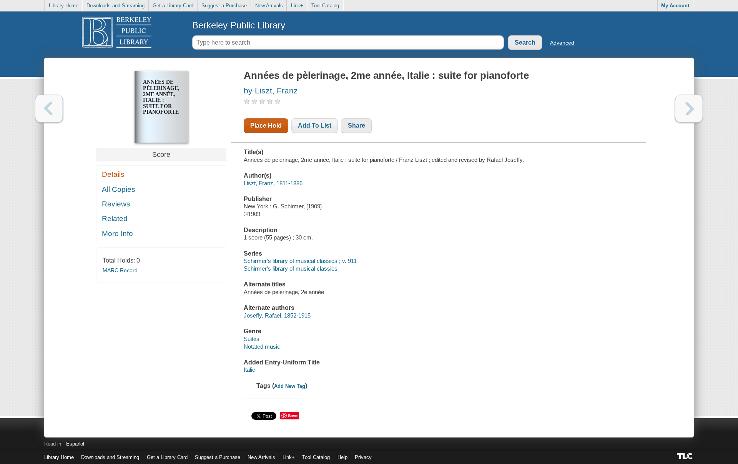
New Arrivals (269, 5)
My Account (675, 5)
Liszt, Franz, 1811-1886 (273, 183)
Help (342, 457)
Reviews (116, 204)
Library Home (63, 5)
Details (113, 174)
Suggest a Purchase (224, 5)
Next (689, 109)
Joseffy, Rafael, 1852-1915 (277, 315)
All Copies (118, 189)
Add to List (314, 125)
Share (356, 125)
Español (75, 444)
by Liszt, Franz (271, 90)
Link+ (297, 5)
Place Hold (266, 125)
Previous (49, 109)
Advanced (562, 43)
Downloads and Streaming (115, 5)
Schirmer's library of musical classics (290, 268)
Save (293, 415)
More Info (117, 234)
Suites (251, 339)
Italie (249, 369)
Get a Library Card (173, 5)
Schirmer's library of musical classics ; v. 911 (300, 261)
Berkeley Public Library (238, 25)
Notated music (262, 346)
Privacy (363, 457)
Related (115, 219)
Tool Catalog (325, 5)
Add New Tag (289, 386)
